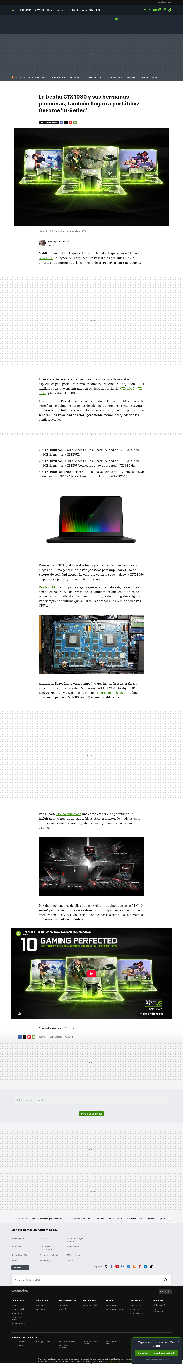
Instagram (160, 10)
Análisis (43, 1238)
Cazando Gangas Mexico (75, 1240)
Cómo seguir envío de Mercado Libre (87, 1218)
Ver (92, 1113)
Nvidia (69, 1028)
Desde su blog (48, 587)
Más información (112, 1361)
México (15, 1260)
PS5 (101, 77)
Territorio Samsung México (83, 9)
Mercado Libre (58, 77)
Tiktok (170, 10)
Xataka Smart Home (18, 1318)
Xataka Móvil (18, 1309)
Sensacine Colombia (64, 1346)
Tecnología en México (50, 1255)
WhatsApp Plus (115, 1218)
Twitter (150, 10)
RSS (134, 1266)
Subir (163, 1291)
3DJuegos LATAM (43, 1341)
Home (50, 9)
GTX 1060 (127, 388)
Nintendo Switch (115, 77)
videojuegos (45, 1260)
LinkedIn (145, 1266)
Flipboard (70, 122)
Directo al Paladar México (91, 1342)
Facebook (145, 10)
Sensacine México (67, 1341)
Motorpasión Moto (114, 1309)
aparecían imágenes (111, 693)
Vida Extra (40, 1309)
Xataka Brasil (18, 1345)
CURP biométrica (134, 1218)
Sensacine (64, 1305)
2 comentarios (50, 122)
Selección (25, 9)
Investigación (18, 1238)
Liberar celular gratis (155, 1218)
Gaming (39, 9)
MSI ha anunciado (68, 814)
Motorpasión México (112, 1342)
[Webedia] (165, 2)
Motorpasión (112, 1305)
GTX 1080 (46, 258)
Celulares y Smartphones (46, 1248)
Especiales (17, 1246)
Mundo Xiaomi (18, 1323)
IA (84, 77)
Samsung (143, 77)
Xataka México (19, 1341)
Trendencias (135, 1305)
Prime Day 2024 (19, 1255)
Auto (60, 9)
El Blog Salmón (159, 1305)
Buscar (165, 1280)
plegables (130, 77)
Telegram (128, 1266)
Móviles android (74, 1255)
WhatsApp (74, 77)
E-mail (75, 122)
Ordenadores (56, 1036)
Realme (92, 77)
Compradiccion (136, 1313)
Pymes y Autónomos (158, 1310)
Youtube (155, 10)
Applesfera (17, 1313)
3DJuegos (40, 1305)
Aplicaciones (73, 1246)
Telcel (70, 1260)
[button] (58, 241)
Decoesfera (135, 1309)
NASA (154, 77)
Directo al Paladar (91, 1305)
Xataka (15, 1305)
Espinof (62, 1309)
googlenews (165, 10)
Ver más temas (20, 1267)
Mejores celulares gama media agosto (49, 1218)
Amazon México (41, 77)
